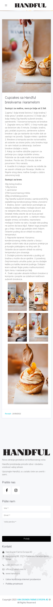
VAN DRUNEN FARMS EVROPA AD (32, 599)
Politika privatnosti (14, 583)
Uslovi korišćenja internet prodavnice (23, 579)
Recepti (8, 414)
